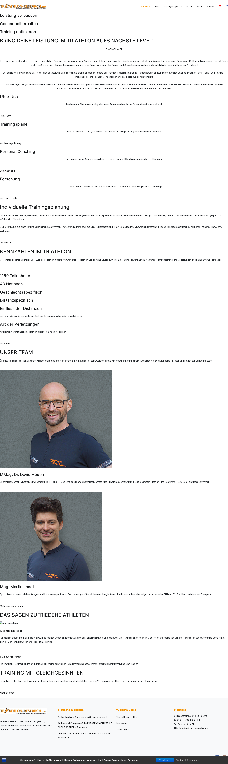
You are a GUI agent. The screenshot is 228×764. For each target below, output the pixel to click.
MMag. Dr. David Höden (22, 474)
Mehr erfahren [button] (7, 693)
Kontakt (210, 6)
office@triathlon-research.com (192, 728)
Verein (199, 6)
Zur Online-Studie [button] (8, 198)
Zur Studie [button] (5, 343)
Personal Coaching (17, 151)
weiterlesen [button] (5, 242)
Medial (189, 6)
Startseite (145, 6)
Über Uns (9, 96)
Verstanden (165, 760)
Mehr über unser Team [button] (11, 606)
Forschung (10, 179)
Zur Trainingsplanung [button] (10, 143)
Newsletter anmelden (126, 717)
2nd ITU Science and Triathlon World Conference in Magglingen (84, 735)
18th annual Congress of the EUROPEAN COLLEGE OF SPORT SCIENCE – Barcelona (85, 725)
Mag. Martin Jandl (17, 586)
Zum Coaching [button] (7, 171)
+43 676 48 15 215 (186, 724)
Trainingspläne (13, 124)
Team (156, 6)
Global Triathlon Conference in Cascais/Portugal (82, 717)
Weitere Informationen (187, 760)
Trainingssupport (171, 6)
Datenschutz (122, 729)
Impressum (121, 723)
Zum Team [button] (5, 116)
